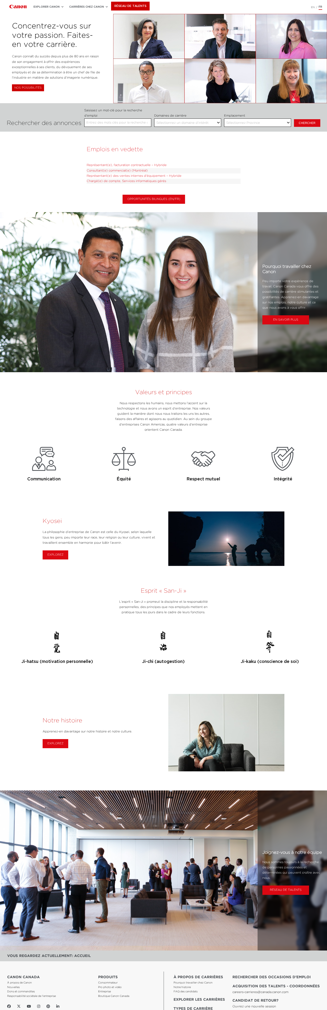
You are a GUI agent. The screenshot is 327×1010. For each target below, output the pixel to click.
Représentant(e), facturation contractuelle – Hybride (127, 165)
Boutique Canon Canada (113, 996)
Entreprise (104, 991)
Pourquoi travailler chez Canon (193, 983)
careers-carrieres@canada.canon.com (260, 992)
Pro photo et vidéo (110, 987)
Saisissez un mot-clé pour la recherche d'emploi (113, 113)
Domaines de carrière (170, 115)
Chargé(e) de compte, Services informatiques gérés (126, 181)
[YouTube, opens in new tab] (29, 1006)
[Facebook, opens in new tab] (9, 1006)
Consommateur (108, 983)
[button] (46, 7)
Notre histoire (182, 987)
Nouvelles (13, 987)
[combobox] (117, 122)
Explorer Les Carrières (199, 999)
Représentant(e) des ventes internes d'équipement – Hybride (134, 176)
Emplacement (234, 115)
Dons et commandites (21, 991)
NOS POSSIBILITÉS (28, 87)
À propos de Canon (19, 983)
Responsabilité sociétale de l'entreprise (31, 996)
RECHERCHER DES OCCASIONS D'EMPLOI (271, 977)
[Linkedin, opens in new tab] (57, 1006)
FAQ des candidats (185, 991)
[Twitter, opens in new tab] (19, 1006)
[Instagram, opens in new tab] (38, 1006)
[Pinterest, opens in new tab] (48, 1006)
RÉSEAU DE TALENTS (130, 6)
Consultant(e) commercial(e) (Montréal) (117, 170)
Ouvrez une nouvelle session (254, 1006)
